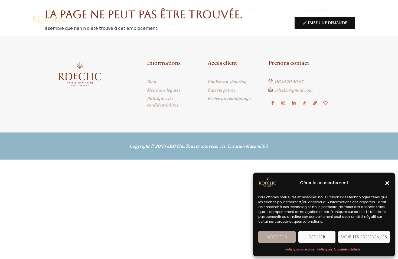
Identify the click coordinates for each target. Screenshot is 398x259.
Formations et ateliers (184, 24)
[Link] (315, 103)
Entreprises (178, 9)
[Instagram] (283, 103)
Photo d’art (217, 9)
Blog (249, 9)
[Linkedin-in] (293, 103)
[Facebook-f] (272, 103)
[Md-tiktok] (304, 103)
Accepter (276, 237)
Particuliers (138, 9)
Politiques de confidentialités (338, 249)
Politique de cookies (299, 249)
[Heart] (325, 103)
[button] (387, 183)
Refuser (316, 237)
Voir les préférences (364, 237)
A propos (224, 24)
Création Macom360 (247, 146)
